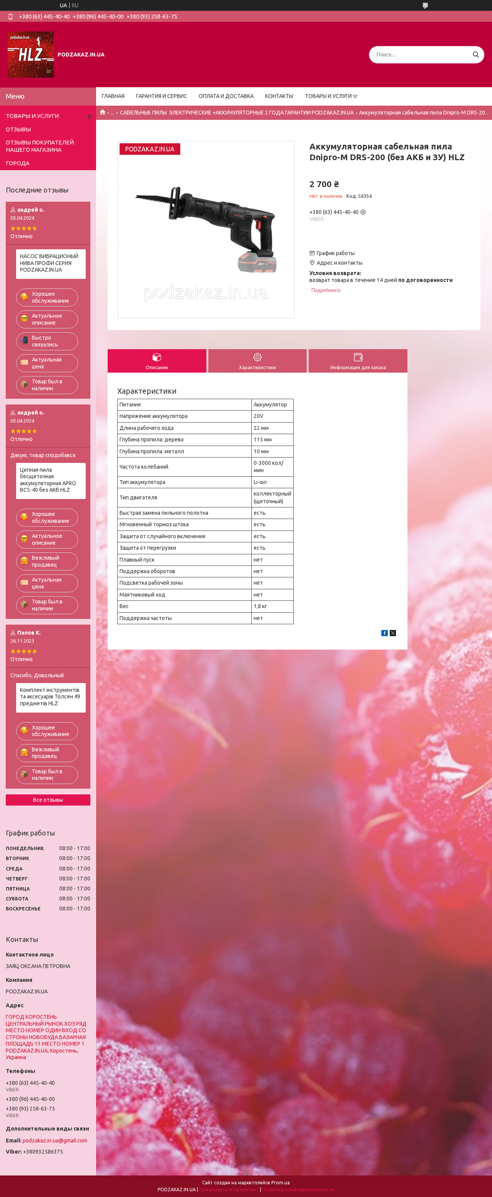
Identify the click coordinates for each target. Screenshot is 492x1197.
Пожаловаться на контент (229, 1189)
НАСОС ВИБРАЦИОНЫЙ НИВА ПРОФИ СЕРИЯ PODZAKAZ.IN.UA (49, 263)
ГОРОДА (18, 163)
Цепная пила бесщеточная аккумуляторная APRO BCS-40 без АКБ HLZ (48, 480)
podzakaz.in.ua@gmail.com (55, 1140)
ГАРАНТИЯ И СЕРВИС (161, 96)
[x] (393, 634)
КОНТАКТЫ (279, 96)
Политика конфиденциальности (298, 1189)
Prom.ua (280, 1182)
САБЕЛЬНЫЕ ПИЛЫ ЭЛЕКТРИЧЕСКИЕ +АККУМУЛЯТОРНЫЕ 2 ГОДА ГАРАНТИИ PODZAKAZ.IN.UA (237, 112)
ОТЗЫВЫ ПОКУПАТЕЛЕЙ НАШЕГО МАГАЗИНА (40, 146)
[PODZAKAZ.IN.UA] (31, 54)
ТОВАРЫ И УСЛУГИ (328, 96)
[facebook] (384, 634)
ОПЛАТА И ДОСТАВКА (226, 96)
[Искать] (475, 54)
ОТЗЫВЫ (18, 129)
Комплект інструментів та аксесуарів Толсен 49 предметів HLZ (50, 696)
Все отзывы (48, 800)
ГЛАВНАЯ (113, 96)
